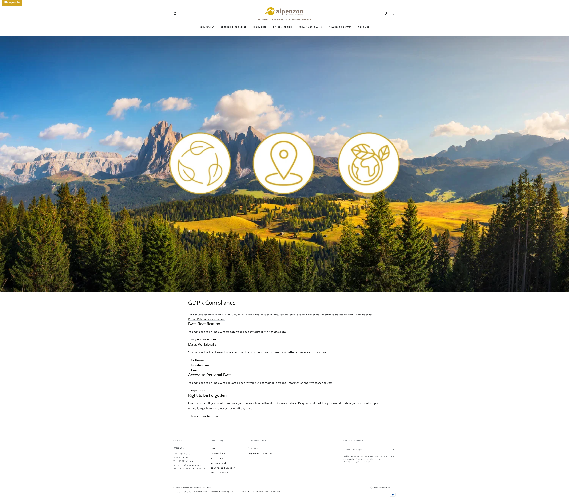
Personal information (200, 365)
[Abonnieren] (394, 449)
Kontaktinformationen (258, 491)
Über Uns (253, 448)
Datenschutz (218, 453)
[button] (175, 13)
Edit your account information (203, 339)
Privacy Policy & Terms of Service (206, 318)
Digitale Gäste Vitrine (260, 453)
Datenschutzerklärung (219, 491)
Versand (242, 491)
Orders (194, 370)
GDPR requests (198, 360)
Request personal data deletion (204, 416)
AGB (213, 448)
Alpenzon (185, 487)
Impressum (217, 458)
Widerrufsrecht (219, 472)
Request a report (198, 390)
